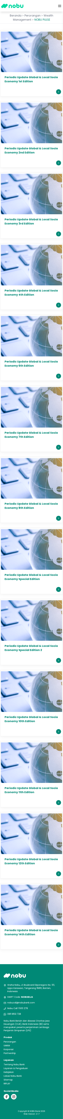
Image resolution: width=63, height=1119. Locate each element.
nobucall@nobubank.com (21, 1002)
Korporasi (8, 1049)
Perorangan (32, 15)
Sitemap (8, 1079)
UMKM (7, 1045)
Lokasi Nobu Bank (13, 1075)
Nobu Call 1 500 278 (17, 1008)
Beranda (15, 15)
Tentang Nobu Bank (14, 1064)
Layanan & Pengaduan (16, 1068)
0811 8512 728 (14, 1013)
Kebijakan (9, 1072)
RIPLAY (7, 1083)
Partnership (10, 1053)
